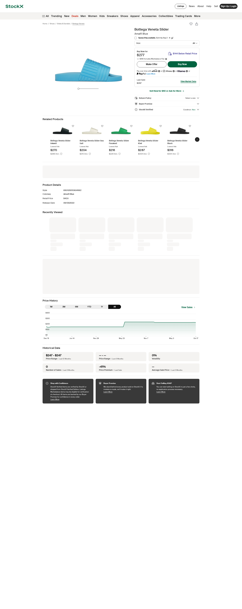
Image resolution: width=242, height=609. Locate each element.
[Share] (196, 24)
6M (76, 306)
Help (208, 6)
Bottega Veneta (78, 24)
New (66, 16)
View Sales (186, 307)
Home (45, 24)
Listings (180, 6)
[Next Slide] (197, 139)
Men (83, 16)
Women (92, 16)
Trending (56, 16)
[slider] (78, 89)
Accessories (149, 16)
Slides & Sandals (63, 24)
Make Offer (151, 64)
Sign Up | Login (228, 6)
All (47, 16)
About (201, 7)
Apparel (135, 16)
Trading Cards (183, 16)
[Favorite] (191, 24)
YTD (89, 306)
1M (51, 306)
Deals (75, 16)
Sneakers (112, 16)
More (197, 16)
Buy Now (182, 64)
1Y (102, 306)
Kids (102, 16)
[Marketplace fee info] (166, 59)
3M (63, 306)
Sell (216, 6)
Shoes (124, 16)
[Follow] (73, 126)
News (192, 6)
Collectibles (166, 16)
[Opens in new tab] (159, 71)
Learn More (150, 74)
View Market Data (188, 81)
